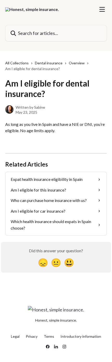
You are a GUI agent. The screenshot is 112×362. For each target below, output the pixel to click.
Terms (49, 336)
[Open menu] (102, 9)
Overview (77, 63)
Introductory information (80, 336)
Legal (15, 336)
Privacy (32, 336)
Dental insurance (49, 63)
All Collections (17, 63)
